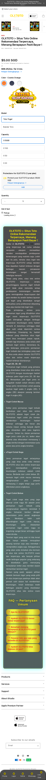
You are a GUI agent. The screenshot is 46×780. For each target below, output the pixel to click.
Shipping (12, 63)
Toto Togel (7, 119)
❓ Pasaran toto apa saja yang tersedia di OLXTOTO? (22, 639)
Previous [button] (2, 3)
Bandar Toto (8, 127)
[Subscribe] (37, 746)
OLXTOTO (19, 769)
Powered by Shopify (29, 769)
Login (14, 776)
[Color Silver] (19, 83)
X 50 (5, 156)
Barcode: (16, 48)
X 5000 (6, 140)
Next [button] (44, 3)
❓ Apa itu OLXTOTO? (18, 612)
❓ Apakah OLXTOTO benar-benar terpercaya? (21, 619)
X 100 (5, 148)
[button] (2, 16)
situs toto (29, 244)
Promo (4, 776)
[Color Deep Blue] (11, 83)
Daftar (22, 776)
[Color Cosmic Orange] (4, 83)
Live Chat (39, 776)
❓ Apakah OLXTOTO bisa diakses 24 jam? (20, 648)
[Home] (16, 16)
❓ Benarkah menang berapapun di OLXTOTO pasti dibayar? (22, 629)
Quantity (5, 196)
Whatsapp (32, 776)
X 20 (5, 163)
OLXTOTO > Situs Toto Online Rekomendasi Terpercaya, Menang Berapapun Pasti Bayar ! (23, 3)
